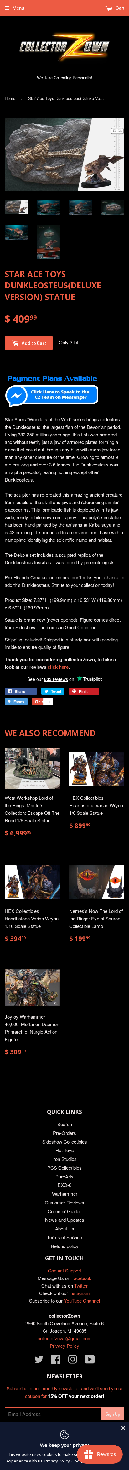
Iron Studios (64, 1159)
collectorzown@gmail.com (65, 1338)
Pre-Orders (64, 1133)
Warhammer (64, 1193)
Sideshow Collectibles (64, 1141)
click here (58, 666)
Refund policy (65, 1246)
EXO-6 (64, 1185)
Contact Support (64, 1270)
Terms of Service (64, 1237)
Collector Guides (65, 1211)
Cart (119, 7)
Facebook (81, 1278)
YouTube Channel (82, 1300)
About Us (64, 1228)
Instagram (79, 1293)
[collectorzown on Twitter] (39, 1361)
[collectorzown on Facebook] (55, 1361)
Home (10, 98)
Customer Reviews (64, 1202)
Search (64, 1124)
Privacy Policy (64, 1345)
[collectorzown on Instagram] (72, 1361)
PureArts (64, 1176)
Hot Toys (64, 1150)
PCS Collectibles (64, 1167)
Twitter (81, 1285)
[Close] (123, 1428)
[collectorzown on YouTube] (90, 1361)
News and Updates (64, 1219)
